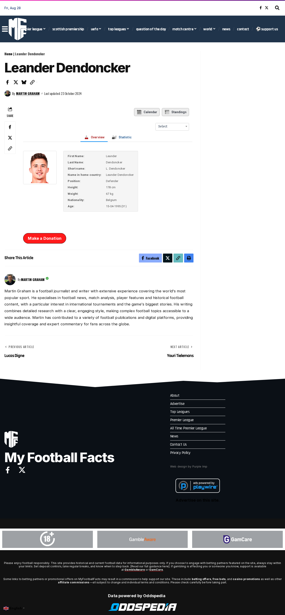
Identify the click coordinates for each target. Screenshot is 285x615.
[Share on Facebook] (7, 82)
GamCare (156, 569)
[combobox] (172, 126)
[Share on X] (16, 82)
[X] (266, 7)
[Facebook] (261, 7)
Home (8, 53)
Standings (179, 112)
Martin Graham (28, 93)
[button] (277, 7)
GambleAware (134, 569)
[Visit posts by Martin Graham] (7, 93)
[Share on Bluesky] (24, 82)
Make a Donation (44, 238)
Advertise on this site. (198, 500)
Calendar (150, 112)
